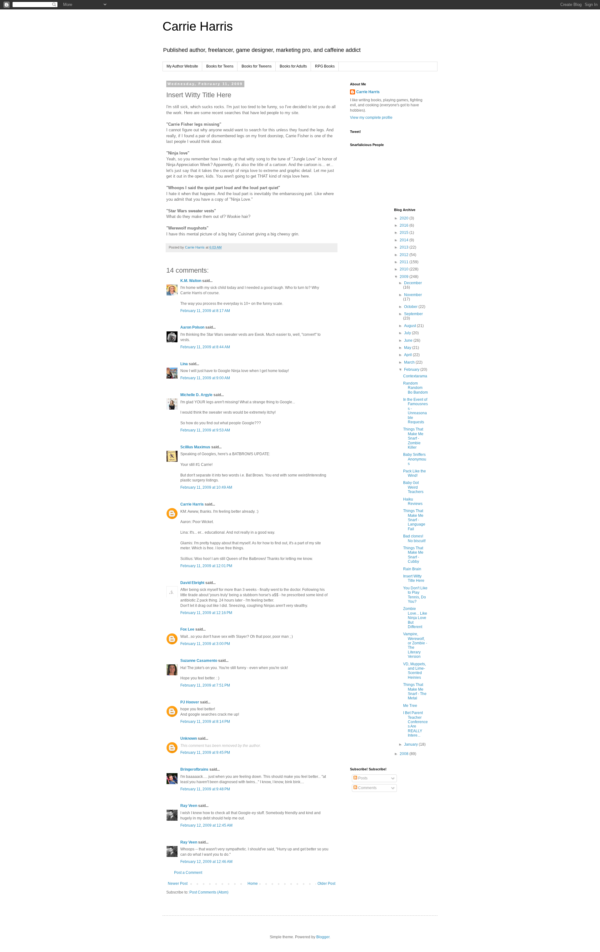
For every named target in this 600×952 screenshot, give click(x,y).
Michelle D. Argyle (196, 395)
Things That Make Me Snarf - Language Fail (414, 520)
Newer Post (178, 883)
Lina (184, 364)
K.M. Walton (190, 281)
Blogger (322, 937)
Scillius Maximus (195, 447)
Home (253, 883)
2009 (404, 277)
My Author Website (182, 66)
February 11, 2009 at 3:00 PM (205, 644)
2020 (404, 218)
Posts (362, 778)
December (413, 283)
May (408, 347)
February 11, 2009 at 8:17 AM (205, 311)
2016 (404, 225)
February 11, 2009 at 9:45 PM (205, 752)
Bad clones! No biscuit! (414, 538)
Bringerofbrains (194, 769)
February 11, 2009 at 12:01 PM (206, 566)
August (410, 326)
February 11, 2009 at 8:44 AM (205, 347)
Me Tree (410, 705)
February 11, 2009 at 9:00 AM (205, 378)
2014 (404, 240)
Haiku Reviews (412, 501)
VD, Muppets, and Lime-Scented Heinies (414, 671)
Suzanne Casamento (198, 660)
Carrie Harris (197, 26)
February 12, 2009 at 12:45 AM (206, 825)
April (408, 355)
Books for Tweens (257, 66)
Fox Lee (187, 629)
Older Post (326, 883)
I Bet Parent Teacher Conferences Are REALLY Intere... (415, 724)
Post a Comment (188, 872)
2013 (404, 247)
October (411, 307)
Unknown (188, 738)
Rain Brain (412, 569)
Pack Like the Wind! (414, 473)
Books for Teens (219, 66)
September (413, 314)
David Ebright (192, 583)
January (411, 744)
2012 (404, 255)
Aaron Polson (192, 327)
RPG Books (325, 66)
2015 (404, 232)
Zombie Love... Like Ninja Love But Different (415, 618)
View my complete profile (371, 117)
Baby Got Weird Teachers (413, 487)
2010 (404, 269)
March (410, 362)
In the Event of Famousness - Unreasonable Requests (415, 410)
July (408, 333)
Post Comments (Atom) (208, 892)
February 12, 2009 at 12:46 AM (206, 861)
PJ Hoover (189, 702)
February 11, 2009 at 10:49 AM (206, 487)
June (408, 340)
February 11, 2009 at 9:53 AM (205, 430)
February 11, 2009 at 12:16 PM (206, 613)
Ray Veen (188, 805)
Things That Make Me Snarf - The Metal (415, 691)
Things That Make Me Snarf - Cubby (413, 555)
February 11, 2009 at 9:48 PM (205, 789)
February (412, 369)
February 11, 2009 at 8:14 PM (205, 721)
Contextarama (415, 376)
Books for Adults (293, 66)
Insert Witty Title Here (413, 578)
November (413, 295)
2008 (404, 754)
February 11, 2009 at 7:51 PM (205, 685)
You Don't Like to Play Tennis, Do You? (415, 595)
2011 (404, 262)
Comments (367, 788)
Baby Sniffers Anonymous (414, 459)
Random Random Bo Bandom (415, 388)
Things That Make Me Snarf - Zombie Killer (413, 438)
